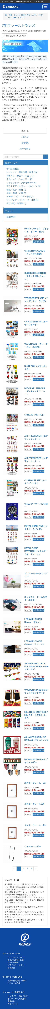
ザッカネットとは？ (16, 957)
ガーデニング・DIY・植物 (20, 196)
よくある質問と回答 (16, 960)
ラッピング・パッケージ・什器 (22, 200)
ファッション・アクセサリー (21, 183)
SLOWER (11, 217)
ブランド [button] (9, 211)
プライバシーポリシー (17, 965)
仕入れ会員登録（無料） (17, 981)
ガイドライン (13, 1004)
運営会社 (11, 968)
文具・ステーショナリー (19, 179)
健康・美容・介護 (16, 193)
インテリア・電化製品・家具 (22, 172)
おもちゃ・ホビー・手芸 (20, 176)
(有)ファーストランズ (16, 18)
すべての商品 (13, 169)
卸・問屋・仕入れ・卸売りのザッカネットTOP (24, 15)
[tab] (25, 162)
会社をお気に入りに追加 (15, 36)
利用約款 (11, 1001)
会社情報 (25, 143)
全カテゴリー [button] (11, 163)
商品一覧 (25, 131)
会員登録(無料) (38, 242)
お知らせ (25, 137)
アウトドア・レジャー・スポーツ (23, 186)
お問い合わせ (25, 149)
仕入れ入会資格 (14, 983)
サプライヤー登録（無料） (18, 996)
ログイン (28, 242)
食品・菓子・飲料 (16, 190)
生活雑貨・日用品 (16, 203)
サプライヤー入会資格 (17, 999)
